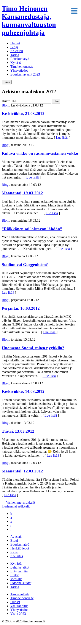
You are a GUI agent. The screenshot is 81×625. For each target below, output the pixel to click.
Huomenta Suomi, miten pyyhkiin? (33, 348)
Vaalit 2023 (18, 613)
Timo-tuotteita (19, 594)
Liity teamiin (19, 571)
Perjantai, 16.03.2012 (21, 308)
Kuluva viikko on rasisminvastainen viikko (40, 153)
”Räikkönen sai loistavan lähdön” (32, 229)
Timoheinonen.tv (21, 66)
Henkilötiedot (19, 548)
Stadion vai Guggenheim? (25, 264)
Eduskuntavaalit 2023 (25, 74)
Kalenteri (16, 51)
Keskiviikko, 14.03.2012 (23, 391)
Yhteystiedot (19, 70)
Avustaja (16, 536)
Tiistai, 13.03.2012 (18, 431)
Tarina (14, 55)
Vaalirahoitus (19, 606)
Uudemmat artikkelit (17, 506)
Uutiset (15, 43)
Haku (6, 82)
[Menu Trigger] (74, 10)
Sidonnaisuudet (20, 583)
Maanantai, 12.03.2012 (22, 471)
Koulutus (16, 556)
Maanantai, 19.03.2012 (22, 193)
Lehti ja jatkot (19, 567)
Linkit (14, 575)
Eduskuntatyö (19, 59)
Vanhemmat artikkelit (18, 502)
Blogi (14, 47)
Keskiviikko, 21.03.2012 (23, 113)
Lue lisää (62, 137)
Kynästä (16, 62)
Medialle (16, 579)
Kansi (14, 552)
